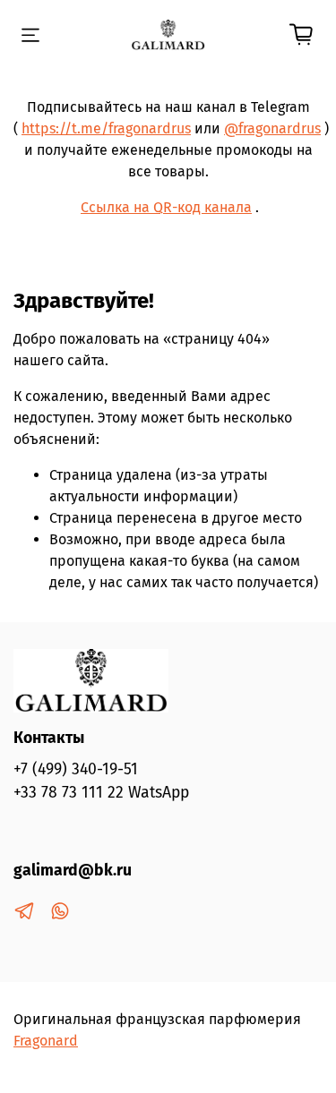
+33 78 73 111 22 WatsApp (101, 792)
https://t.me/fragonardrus (106, 128)
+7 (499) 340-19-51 (75, 769)
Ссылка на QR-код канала (166, 207)
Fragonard (45, 1040)
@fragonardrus (272, 128)
